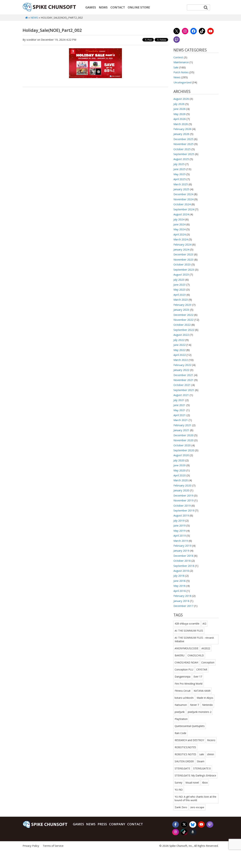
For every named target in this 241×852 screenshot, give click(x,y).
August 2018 (181, 570)
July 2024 (179, 219)
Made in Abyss (205, 697)
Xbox (205, 782)
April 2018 (179, 591)
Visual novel (192, 782)
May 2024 (179, 229)
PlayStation (181, 719)
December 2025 (183, 139)
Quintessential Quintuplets (190, 726)
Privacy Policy (31, 845)
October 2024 (182, 204)
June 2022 (179, 345)
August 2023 (181, 274)
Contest (178, 57)
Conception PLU (184, 669)
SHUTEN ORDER (184, 761)
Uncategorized (182, 82)
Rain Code (180, 733)
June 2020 (179, 465)
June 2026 (179, 109)
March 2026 (180, 124)
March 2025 (180, 184)
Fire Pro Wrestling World (188, 683)
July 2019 (179, 520)
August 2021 (181, 395)
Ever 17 (198, 676)
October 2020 (182, 445)
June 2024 (179, 224)
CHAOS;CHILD (196, 655)
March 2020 (180, 480)
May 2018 (179, 585)
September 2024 (183, 209)
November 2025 (183, 144)
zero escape (197, 807)
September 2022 (183, 330)
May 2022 (179, 350)
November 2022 (183, 319)
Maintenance (181, 62)
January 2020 (181, 490)
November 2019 (183, 500)
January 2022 (181, 370)
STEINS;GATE (182, 768)
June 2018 (179, 580)
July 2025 (179, 164)
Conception (207, 662)
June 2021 (179, 405)
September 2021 (183, 390)
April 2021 (179, 415)
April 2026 (179, 119)
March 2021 (180, 420)
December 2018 (183, 555)
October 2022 (182, 324)
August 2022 (181, 334)
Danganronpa (182, 676)
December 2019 (183, 495)
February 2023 (182, 304)
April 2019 (179, 535)
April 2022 (179, 355)
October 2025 (182, 149)
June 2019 (179, 525)
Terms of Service (53, 845)
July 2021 (179, 400)
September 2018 (183, 565)
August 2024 (181, 214)
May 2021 (179, 410)
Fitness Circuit (183, 690)
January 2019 (181, 550)
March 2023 (180, 299)
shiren (210, 754)
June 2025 (179, 169)
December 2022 (183, 314)
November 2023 (183, 259)
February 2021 (182, 425)
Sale (175, 67)
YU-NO (179, 789)
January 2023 (181, 309)
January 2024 (181, 249)
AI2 (204, 623)
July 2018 (179, 575)
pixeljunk (180, 712)
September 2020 (183, 450)
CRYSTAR (201, 669)
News (103, 7)
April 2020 (179, 475)
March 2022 (180, 360)
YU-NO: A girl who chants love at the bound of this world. (195, 798)
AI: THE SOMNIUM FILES (189, 630)
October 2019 (182, 505)
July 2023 (179, 279)
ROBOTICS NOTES (185, 754)
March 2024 (180, 239)
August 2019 (181, 515)
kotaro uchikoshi (184, 697)
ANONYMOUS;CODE (186, 648)
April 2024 (179, 234)
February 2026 (182, 129)
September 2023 (183, 269)
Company (117, 824)
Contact (117, 7)
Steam (200, 761)
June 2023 (179, 284)
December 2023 (183, 254)
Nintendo (207, 704)
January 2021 (181, 430)
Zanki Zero (181, 807)
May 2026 (179, 114)
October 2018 (182, 560)
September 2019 (183, 510)
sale (201, 754)
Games (90, 7)
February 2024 (182, 244)
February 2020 (182, 485)
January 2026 (181, 134)
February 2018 (182, 595)
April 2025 (179, 179)
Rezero (211, 740)
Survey (178, 782)
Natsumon (181, 704)
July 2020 (179, 460)
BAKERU (179, 655)
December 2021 (183, 375)
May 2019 (179, 530)
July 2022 (179, 340)
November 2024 (183, 199)
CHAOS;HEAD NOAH (186, 662)
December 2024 (183, 194)
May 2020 (179, 470)
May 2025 (179, 174)
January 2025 (181, 189)
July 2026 (179, 104)
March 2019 (180, 540)
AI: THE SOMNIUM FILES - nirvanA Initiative (194, 639)
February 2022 (182, 365)
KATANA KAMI (202, 690)
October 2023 (182, 264)
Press (102, 824)
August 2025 (181, 159)
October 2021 (182, 385)
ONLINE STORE (139, 7)
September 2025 (183, 154)
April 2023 (179, 294)
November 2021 (183, 380)
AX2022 (205, 648)
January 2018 (181, 601)
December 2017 (183, 606)
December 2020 (183, 435)
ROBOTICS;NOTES (185, 747)
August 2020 (181, 455)
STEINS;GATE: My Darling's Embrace (195, 775)
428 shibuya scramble (187, 623)
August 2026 (181, 98)
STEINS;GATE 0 (202, 768)
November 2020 (183, 440)
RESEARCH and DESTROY (189, 740)
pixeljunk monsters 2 (199, 712)
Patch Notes (181, 72)
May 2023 (179, 289)
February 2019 (182, 545)
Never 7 (194, 704)
